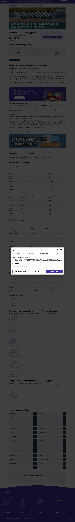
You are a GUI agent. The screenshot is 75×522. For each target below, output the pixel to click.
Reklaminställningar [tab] (44, 253)
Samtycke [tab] (18, 253)
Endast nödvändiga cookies (20, 271)
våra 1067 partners (19, 259)
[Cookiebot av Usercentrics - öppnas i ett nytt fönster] (57, 250)
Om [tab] (57, 253)
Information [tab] (30, 253)
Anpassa (37, 271)
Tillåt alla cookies (54, 271)
